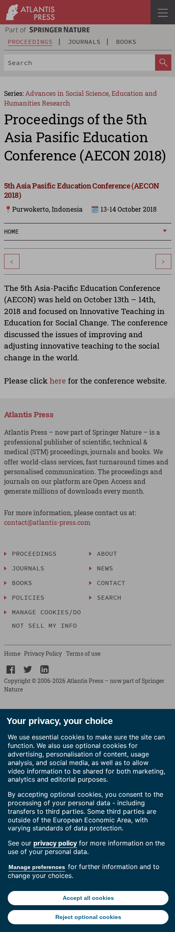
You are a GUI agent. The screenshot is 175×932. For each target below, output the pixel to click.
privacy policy (55, 843)
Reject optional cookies (88, 917)
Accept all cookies (88, 898)
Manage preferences (37, 867)
